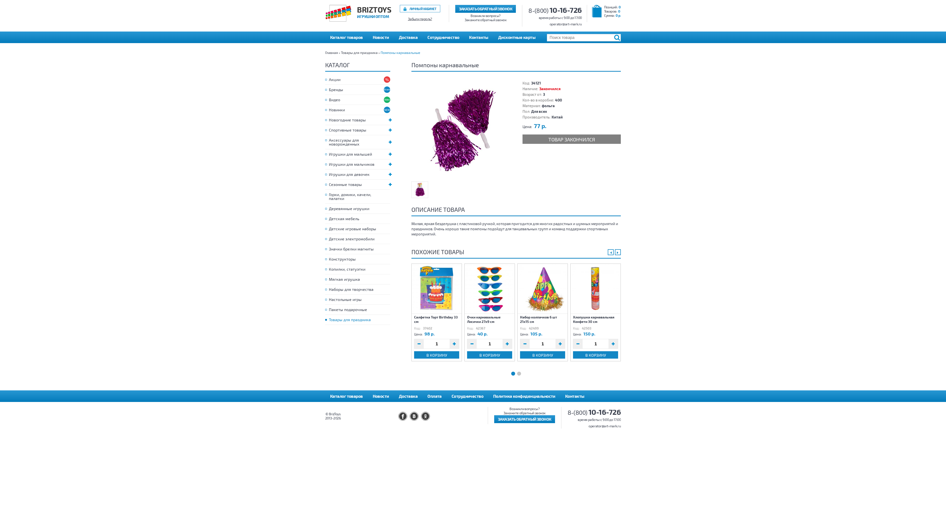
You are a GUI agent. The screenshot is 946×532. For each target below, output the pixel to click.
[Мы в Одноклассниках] (425, 416)
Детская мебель (344, 218)
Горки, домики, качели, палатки (350, 196)
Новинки (337, 109)
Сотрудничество (443, 37)
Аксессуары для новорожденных (344, 142)
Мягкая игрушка (344, 279)
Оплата (434, 396)
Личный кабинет (423, 9)
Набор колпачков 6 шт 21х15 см (538, 319)
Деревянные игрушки (349, 208)
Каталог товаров (346, 396)
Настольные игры (345, 299)
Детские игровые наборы (352, 228)
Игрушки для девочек (349, 174)
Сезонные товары (345, 184)
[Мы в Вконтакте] (414, 416)
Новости (381, 37)
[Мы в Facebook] (402, 416)
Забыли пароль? (420, 19)
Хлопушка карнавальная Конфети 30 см (593, 319)
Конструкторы (342, 259)
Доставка (408, 37)
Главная (331, 52)
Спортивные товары (347, 130)
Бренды (336, 89)
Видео (334, 99)
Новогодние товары (347, 119)
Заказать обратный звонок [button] (485, 8)
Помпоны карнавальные (400, 52)
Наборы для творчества (351, 289)
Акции (334, 79)
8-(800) (555, 10)
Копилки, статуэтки (347, 269)
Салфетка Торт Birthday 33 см (436, 319)
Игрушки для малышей (350, 154)
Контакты (478, 37)
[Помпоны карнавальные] (460, 129)
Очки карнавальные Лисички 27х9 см (484, 319)
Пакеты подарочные (348, 309)
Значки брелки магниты (351, 249)
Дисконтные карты (516, 37)
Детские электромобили (351, 238)
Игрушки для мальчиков (351, 164)
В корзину (436, 355)
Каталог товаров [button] (346, 37)
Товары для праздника (359, 52)
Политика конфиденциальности (524, 396)
